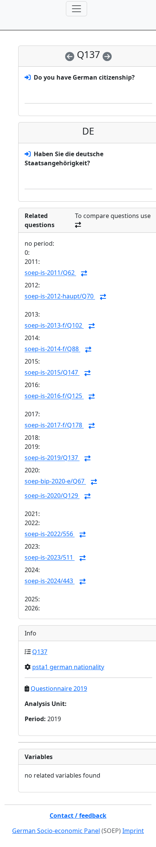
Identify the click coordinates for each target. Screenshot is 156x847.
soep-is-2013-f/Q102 (54, 326)
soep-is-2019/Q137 (52, 458)
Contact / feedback (78, 815)
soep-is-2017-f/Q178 (54, 425)
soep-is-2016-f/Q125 (54, 396)
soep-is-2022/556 (50, 534)
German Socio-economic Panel (56, 831)
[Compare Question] (84, 273)
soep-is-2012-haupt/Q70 (60, 296)
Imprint (133, 831)
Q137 (39, 652)
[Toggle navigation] (76, 8)
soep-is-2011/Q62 (50, 273)
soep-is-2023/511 (50, 558)
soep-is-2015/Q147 (52, 373)
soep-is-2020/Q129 (52, 496)
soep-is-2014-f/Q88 (52, 349)
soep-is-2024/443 (50, 581)
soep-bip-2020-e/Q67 (55, 481)
